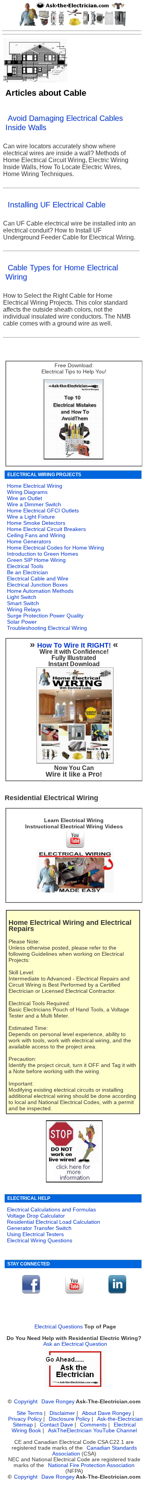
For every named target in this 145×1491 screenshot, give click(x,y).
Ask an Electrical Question (75, 1344)
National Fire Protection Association (91, 1465)
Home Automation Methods (40, 591)
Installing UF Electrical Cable (57, 204)
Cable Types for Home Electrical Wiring (61, 272)
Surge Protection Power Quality (45, 615)
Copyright (26, 1401)
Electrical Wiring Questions (39, 1240)
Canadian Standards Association (94, 1451)
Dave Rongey (58, 1401)
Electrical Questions (58, 1327)
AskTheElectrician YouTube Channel (92, 1430)
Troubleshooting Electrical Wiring (47, 628)
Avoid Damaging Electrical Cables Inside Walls (64, 123)
